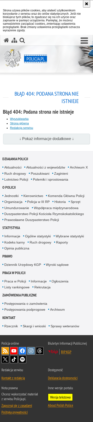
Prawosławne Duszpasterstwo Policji (31, 220)
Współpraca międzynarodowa (56, 208)
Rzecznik (11, 326)
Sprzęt (75, 202)
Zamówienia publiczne (19, 295)
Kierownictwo (33, 196)
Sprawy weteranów (65, 326)
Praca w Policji (14, 272)
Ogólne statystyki (38, 236)
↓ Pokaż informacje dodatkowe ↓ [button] (46, 139)
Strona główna (19, 123)
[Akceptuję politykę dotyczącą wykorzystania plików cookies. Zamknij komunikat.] (86, 4)
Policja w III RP (38, 202)
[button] (84, 41)
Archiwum (57, 309)
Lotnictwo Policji (16, 179)
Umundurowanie (16, 208)
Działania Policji (15, 158)
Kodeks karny (14, 242)
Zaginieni (61, 173)
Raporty (62, 242)
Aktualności (12, 167)
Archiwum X (79, 167)
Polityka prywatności (14, 412)
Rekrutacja (42, 287)
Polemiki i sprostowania (50, 179)
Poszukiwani (40, 173)
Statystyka (11, 227)
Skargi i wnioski (34, 326)
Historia (60, 202)
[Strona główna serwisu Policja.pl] (6, 40)
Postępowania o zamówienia (25, 303)
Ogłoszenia (60, 281)
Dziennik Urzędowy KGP (22, 265)
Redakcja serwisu (21, 128)
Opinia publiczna (16, 248)
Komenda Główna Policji (66, 196)
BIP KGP (66, 351)
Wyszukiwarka (19, 119)
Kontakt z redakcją (13, 377)
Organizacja (13, 202)
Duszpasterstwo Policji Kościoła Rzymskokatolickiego (44, 214)
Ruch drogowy (15, 173)
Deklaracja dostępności (63, 377)
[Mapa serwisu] (14, 40)
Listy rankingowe (17, 287)
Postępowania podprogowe (24, 309)
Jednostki (11, 196)
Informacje (12, 236)
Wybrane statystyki (70, 236)
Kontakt (9, 317)
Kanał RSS (5, 351)
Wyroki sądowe (57, 265)
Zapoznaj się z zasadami (16, 405)
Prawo (7, 256)
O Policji (9, 187)
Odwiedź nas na (14, 351)
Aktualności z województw (45, 167)
